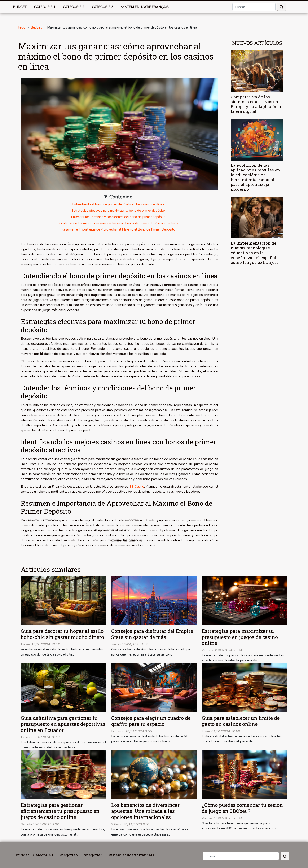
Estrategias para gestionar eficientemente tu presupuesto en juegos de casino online (60, 811)
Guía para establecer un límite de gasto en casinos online (241, 721)
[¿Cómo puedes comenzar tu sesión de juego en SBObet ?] (244, 774)
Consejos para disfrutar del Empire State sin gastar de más (152, 634)
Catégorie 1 (45, 7)
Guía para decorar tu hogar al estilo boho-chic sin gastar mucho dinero (62, 634)
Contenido (120, 196)
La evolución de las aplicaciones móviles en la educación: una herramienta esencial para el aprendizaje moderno (255, 177)
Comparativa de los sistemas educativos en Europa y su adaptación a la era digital (256, 104)
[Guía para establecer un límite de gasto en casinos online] (244, 687)
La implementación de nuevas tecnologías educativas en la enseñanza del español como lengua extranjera (255, 252)
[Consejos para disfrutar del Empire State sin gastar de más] (154, 600)
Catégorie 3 (102, 7)
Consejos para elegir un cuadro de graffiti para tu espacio (150, 721)
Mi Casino (137, 486)
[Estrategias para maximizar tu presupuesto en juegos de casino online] (244, 600)
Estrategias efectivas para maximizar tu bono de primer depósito (118, 210)
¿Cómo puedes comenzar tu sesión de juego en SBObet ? (242, 808)
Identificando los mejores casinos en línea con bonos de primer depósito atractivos (118, 223)
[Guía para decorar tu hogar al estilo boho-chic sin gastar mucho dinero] (63, 600)
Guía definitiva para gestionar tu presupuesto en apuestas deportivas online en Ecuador (63, 724)
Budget (20, 7)
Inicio (21, 27)
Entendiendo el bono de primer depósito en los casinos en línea (118, 204)
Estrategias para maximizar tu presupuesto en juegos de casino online (240, 637)
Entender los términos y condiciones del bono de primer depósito (118, 217)
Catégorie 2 (73, 7)
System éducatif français (145, 7)
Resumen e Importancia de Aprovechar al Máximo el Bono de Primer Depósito (118, 229)
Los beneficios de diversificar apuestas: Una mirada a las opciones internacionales (145, 811)
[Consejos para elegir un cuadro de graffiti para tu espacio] (154, 687)
